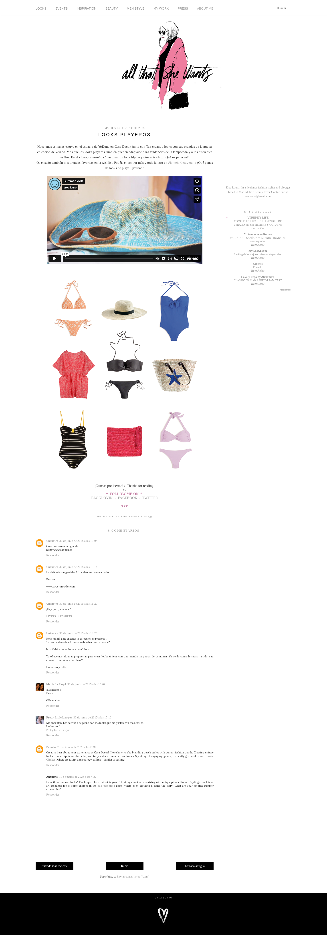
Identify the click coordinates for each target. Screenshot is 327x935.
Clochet (257, 263)
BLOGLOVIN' (102, 498)
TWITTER (150, 498)
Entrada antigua (195, 866)
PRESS (183, 8)
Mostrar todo (285, 289)
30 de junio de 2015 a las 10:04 (78, 540)
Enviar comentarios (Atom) (133, 876)
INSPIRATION (86, 8)
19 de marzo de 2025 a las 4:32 (78, 776)
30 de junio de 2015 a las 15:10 (92, 717)
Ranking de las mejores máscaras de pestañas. (258, 254)
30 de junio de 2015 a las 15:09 (86, 684)
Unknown (52, 540)
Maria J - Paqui (56, 684)
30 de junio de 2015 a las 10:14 (78, 567)
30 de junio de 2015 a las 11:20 (78, 603)
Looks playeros (124, 134)
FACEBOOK (127, 498)
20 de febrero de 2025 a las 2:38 (76, 747)
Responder (52, 555)
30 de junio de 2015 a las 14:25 (78, 633)
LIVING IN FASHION (59, 616)
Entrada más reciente (54, 866)
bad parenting (106, 785)
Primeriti (257, 267)
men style (135, 8)
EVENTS (61, 8)
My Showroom (257, 250)
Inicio (124, 866)
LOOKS (41, 8)
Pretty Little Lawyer (59, 717)
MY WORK (161, 8)
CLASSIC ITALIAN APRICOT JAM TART (258, 280)
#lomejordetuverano (182, 162)
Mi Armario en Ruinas (258, 234)
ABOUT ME (205, 8)
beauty (111, 8)
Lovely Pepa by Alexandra (258, 276)
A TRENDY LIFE (258, 217)
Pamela (51, 747)
